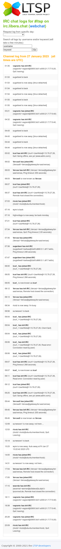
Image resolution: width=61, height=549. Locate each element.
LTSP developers (42, 545)
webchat (37, 25)
